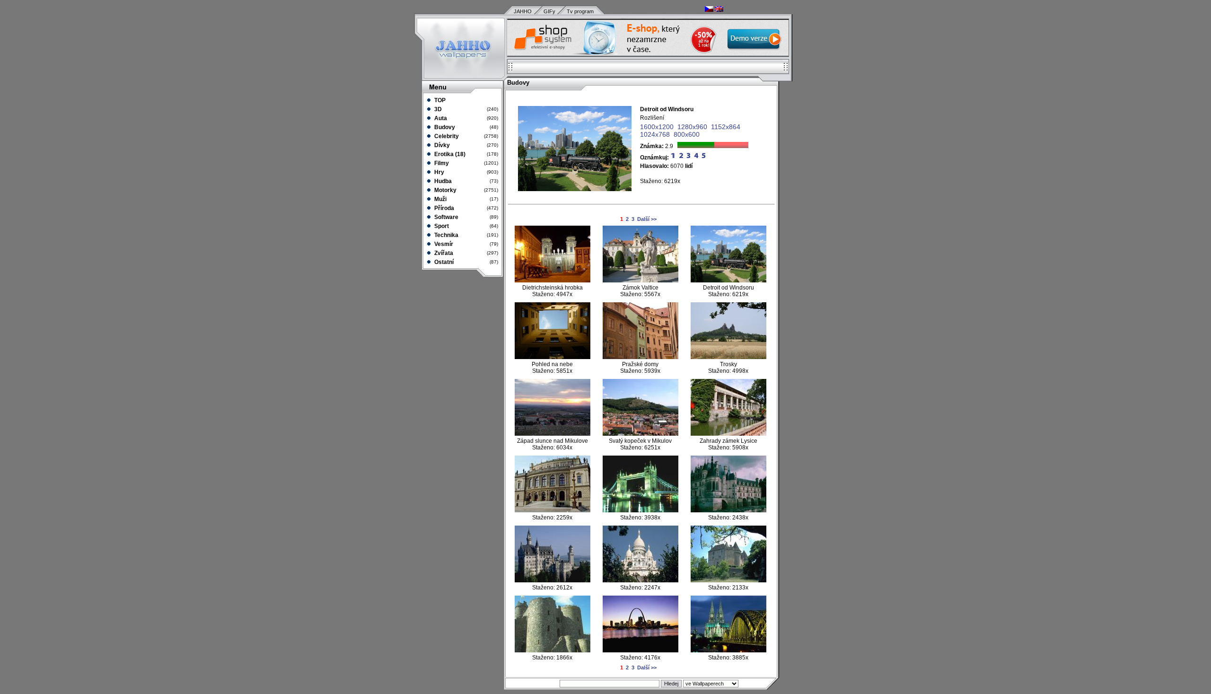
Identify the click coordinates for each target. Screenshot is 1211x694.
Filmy (441, 163)
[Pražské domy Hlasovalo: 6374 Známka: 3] (640, 357)
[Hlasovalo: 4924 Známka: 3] (728, 580)
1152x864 (725, 127)
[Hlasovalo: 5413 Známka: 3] (552, 510)
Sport (441, 226)
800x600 (687, 134)
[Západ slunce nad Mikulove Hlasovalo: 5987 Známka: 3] (552, 434)
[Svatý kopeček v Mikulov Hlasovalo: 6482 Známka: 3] (640, 434)
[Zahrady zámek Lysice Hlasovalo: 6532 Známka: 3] (728, 434)
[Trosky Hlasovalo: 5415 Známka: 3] (728, 357)
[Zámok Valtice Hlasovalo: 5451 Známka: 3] (640, 280)
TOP (439, 100)
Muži (440, 199)
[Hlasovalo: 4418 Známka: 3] (728, 650)
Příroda (443, 208)
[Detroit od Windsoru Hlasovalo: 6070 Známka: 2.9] (728, 280)
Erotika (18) (449, 154)
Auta (440, 118)
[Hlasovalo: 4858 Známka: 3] (640, 580)
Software (445, 217)
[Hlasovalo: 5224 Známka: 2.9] (640, 510)
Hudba (442, 181)
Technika (445, 235)
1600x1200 (657, 127)
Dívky (441, 145)
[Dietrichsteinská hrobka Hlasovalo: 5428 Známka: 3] (552, 280)
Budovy (444, 127)
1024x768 (655, 134)
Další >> (647, 219)
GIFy (549, 11)
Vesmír (443, 244)
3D (437, 109)
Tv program (580, 11)
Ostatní (443, 262)
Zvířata (443, 253)
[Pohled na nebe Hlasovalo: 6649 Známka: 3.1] (552, 357)
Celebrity (446, 136)
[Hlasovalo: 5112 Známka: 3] (728, 510)
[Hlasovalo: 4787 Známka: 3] (552, 580)
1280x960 (692, 127)
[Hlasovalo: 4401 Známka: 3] (640, 650)
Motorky (444, 190)
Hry (438, 172)
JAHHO (523, 11)
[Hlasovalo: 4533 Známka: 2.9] (552, 650)
